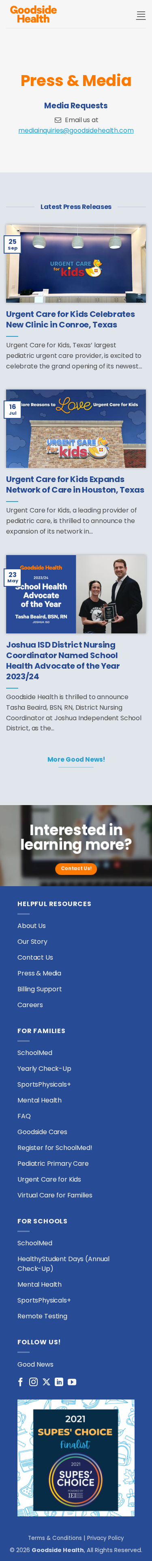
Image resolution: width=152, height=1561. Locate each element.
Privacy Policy (105, 1538)
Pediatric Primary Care (53, 1163)
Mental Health (39, 1100)
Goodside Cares (42, 1132)
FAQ (24, 1116)
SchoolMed (34, 1052)
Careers (30, 1005)
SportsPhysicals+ (44, 1084)
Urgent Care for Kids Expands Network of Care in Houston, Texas (75, 484)
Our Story (32, 941)
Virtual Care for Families (54, 1195)
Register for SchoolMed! (54, 1147)
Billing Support (39, 989)
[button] (141, 14)
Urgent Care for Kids (49, 1179)
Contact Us (35, 957)
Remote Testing (42, 1316)
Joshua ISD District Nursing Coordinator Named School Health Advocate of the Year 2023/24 (63, 661)
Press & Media (39, 973)
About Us (31, 925)
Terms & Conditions (55, 1538)
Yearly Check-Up (44, 1068)
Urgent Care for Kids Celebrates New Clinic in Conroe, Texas (70, 319)
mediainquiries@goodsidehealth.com (75, 130)
